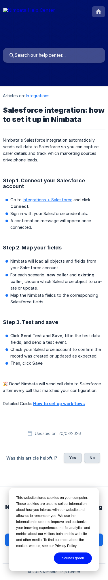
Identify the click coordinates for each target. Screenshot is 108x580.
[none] (29, 11)
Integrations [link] (38, 95)
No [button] (92, 457)
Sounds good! (73, 558)
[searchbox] (54, 55)
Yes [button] (72, 457)
